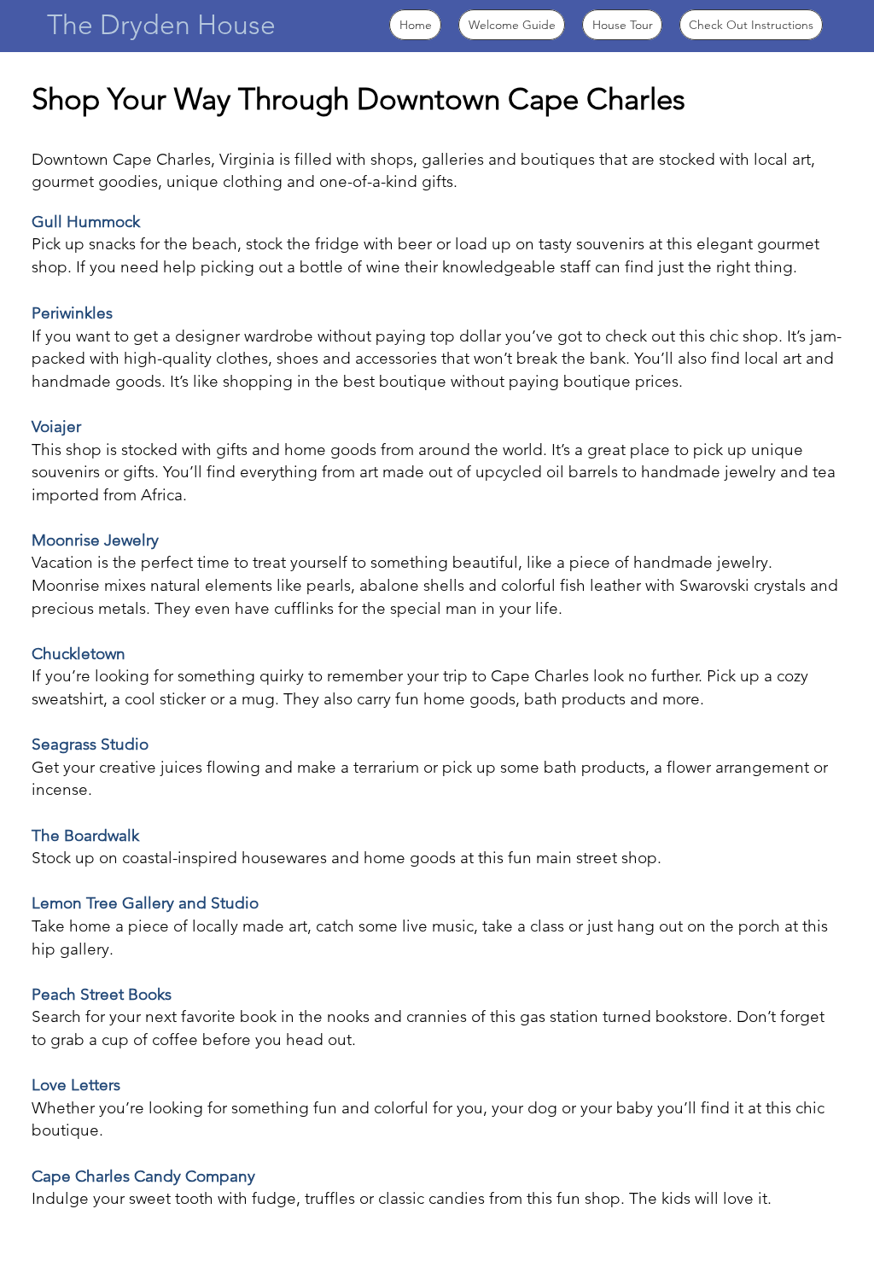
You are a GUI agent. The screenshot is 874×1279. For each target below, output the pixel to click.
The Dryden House (161, 25)
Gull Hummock (86, 221)
